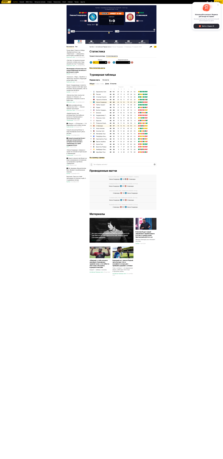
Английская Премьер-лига (96, 272)
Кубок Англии (70, 127)
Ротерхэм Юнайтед (102, 123)
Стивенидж (141, 15)
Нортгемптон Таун (101, 139)
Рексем (98, 94)
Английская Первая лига (103, 47)
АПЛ (68, 147)
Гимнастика (57, 2)
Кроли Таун (99, 144)
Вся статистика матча (97, 68)
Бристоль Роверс (101, 147)
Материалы (142, 42)
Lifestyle (70, 2)
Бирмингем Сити (101, 91)
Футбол (15, 2)
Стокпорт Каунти (101, 97)
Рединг (98, 107)
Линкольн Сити (100, 118)
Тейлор (89, 24)
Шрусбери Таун (100, 152)
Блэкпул (98, 112)
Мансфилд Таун (100, 133)
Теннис (76, 2)
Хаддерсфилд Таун (102, 115)
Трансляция (128, 42)
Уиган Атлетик (100, 128)
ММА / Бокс (29, 2)
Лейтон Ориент (100, 105)
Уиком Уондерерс (78, 15)
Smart (64, 2)
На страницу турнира (97, 157)
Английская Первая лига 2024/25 (111, 7)
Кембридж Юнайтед (102, 149)
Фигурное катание (40, 2)
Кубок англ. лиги (71, 57)
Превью (80, 42)
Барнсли (98, 120)
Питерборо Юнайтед (102, 136)
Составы (91, 42)
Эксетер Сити (100, 131)
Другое (83, 2)
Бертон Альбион (101, 141)
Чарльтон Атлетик (101, 99)
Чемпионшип (70, 120)
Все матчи (106, 80)
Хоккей (22, 2)
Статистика (104, 42)
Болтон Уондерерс (101, 110)
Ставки (49, 2)
